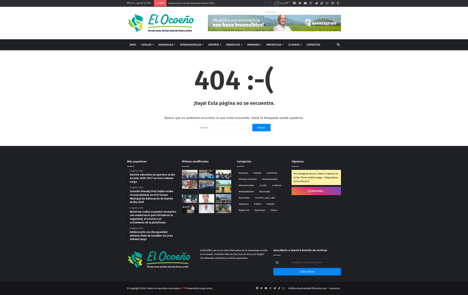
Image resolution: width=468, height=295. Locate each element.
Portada (270, 204)
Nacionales (165, 44)
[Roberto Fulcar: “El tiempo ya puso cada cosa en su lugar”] (206, 208)
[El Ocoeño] (161, 23)
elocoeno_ (317, 191)
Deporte (213, 44)
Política (257, 204)
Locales (146, 44)
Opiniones (253, 44)
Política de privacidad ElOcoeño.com (307, 288)
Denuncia (243, 173)
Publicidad (270, 12)
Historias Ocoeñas (248, 179)
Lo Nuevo (294, 44)
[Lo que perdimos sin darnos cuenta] (189, 184)
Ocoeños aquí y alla (265, 198)
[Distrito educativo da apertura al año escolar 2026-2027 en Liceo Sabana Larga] (189, 174)
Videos (274, 210)
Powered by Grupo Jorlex (199, 288)
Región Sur (233, 44)
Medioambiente (246, 191)
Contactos (313, 44)
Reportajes (273, 44)
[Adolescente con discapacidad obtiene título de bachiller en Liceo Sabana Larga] (206, 184)
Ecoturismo (272, 173)
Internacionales (190, 44)
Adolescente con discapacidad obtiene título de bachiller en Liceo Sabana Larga (210, 3)
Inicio (133, 44)
